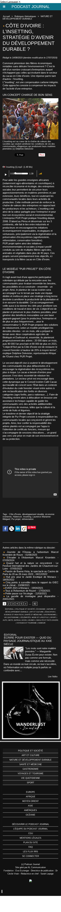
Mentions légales (30, 838)
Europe (30, 792)
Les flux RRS (30, 851)
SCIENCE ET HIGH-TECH (14, 614)
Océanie (30, 815)
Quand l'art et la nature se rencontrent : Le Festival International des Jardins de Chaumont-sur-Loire (30, 566)
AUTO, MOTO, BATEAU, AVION (15, 620)
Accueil (6, 16)
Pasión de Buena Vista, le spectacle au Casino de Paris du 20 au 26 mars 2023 (30, 572)
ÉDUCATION (50, 612)
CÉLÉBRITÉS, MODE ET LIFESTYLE (34, 617)
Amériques (30, 810)
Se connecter (30, 856)
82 (35, 603)
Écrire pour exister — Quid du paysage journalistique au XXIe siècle (28, 641)
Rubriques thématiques (25, 16)
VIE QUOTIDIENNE (11, 617)
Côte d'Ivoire (15, 514)
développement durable (33, 514)
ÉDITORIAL (9, 609)
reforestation (28, 519)
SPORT (53, 617)
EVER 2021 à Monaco (17, 588)
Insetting (27, 516)
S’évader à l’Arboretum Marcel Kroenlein (30, 557)
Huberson (17, 516)
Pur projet (15, 519)
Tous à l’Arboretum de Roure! (20, 590)
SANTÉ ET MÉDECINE (33, 614)
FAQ (30, 847)
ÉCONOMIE (40, 609)
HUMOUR (41, 623)
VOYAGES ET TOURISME (27, 623)
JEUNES (31, 620)
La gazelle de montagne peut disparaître (30, 596)
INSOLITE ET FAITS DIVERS (47, 620)
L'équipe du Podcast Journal (30, 829)
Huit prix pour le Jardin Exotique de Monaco (30, 576)
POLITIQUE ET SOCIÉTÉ (25, 609)
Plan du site (30, 842)
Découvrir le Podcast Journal (30, 824)
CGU (30, 833)
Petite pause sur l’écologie (19, 593)
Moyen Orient (30, 801)
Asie (30, 805)
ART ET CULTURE (37, 612)
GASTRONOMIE (50, 614)
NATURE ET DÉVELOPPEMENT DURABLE (28, 17)
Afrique (30, 796)
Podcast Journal (31, 6)
